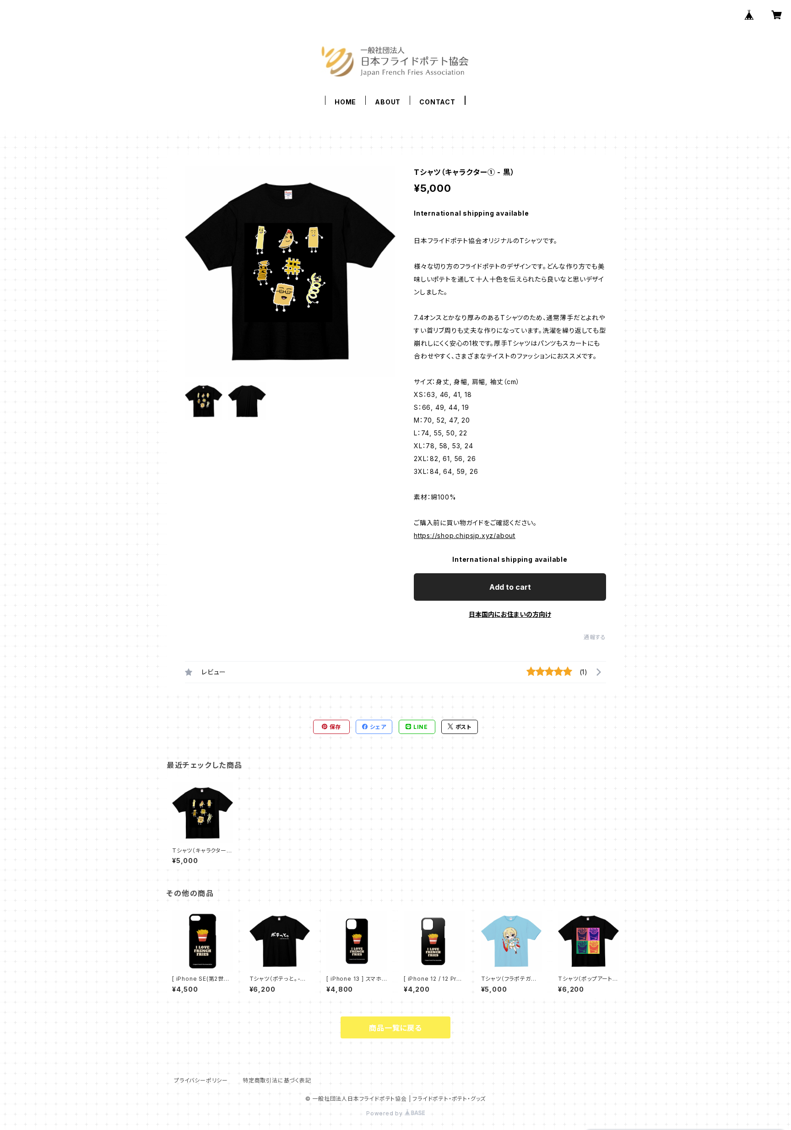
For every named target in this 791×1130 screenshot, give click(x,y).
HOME (345, 102)
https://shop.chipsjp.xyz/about (464, 535)
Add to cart (510, 587)
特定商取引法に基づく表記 (277, 1080)
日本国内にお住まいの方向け (510, 614)
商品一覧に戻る (395, 1027)
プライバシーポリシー (201, 1080)
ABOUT (388, 102)
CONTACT (437, 102)
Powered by (385, 1113)
